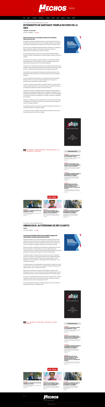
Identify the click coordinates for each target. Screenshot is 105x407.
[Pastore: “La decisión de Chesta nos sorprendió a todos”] (32, 204)
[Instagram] (25, 395)
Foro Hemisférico (30, 149)
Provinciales (28, 22)
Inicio (24, 22)
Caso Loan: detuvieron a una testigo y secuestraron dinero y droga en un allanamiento (72, 165)
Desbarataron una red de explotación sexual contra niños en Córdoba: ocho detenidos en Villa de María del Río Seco (72, 186)
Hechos (37, 32)
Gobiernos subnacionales (40, 149)
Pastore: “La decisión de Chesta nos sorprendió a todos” (72, 156)
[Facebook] (23, 395)
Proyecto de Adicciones (28, 151)
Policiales (66, 162)
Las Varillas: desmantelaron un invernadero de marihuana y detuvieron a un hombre (72, 174)
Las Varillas (66, 172)
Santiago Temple (32, 30)
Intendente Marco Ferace (51, 149)
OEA (58, 149)
